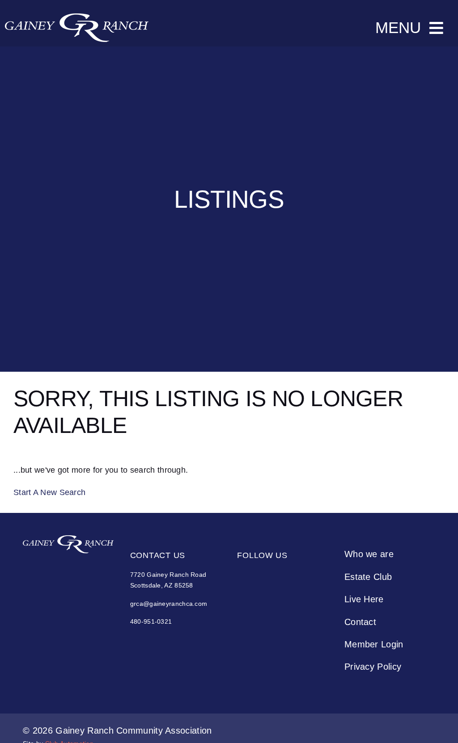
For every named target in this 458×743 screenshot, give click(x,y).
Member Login (373, 644)
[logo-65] (68, 540)
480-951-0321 (151, 621)
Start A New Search (49, 492)
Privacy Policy (372, 667)
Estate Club (368, 577)
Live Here (364, 599)
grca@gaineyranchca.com (169, 603)
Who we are (369, 554)
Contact (360, 622)
